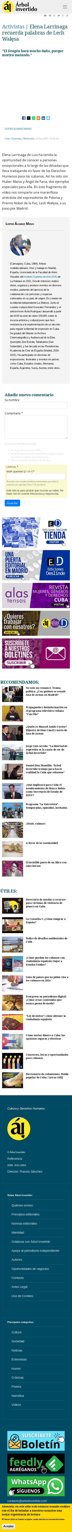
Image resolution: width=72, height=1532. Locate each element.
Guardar (12, 503)
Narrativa (18, 1396)
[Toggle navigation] (65, 6)
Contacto (18, 1278)
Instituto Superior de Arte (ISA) (40, 276)
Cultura (16, 1332)
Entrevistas (16, 138)
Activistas (13, 26)
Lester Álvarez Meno (18, 128)
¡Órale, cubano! (35, 823)
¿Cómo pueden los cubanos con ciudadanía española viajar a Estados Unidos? (45, 961)
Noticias (17, 1350)
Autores (17, 1259)
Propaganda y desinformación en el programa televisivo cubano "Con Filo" (46, 711)
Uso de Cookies (22, 1296)
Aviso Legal (19, 1287)
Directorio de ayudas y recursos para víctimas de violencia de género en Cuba (46, 903)
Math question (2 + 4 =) (19, 471)
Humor (16, 1368)
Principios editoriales (25, 1214)
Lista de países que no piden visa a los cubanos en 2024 (47, 978)
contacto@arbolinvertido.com (27, 1501)
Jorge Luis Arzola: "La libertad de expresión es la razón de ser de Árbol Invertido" (46, 749)
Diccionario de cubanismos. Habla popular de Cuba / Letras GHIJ (47, 1075)
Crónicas (18, 1377)
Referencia (14, 1158)
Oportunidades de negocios (30, 1269)
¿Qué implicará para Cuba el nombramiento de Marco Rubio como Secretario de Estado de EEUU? (45, 790)
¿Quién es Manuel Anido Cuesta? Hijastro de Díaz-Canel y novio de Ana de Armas (46, 730)
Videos (16, 1405)
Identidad (18, 1232)
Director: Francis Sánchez (24, 1171)
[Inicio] (19, 7)
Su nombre (12, 400)
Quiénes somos (22, 1205)
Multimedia (28, 138)
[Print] (48, 118)
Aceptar (8, 1526)
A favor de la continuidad (42, 843)
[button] (46, 15)
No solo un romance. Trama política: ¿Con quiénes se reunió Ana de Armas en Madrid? (46, 691)
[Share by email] (38, 118)
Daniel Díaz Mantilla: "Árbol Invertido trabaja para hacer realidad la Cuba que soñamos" (45, 769)
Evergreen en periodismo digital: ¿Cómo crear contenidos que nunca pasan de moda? (46, 1000)
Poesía (16, 1386)
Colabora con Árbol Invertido (31, 1241)
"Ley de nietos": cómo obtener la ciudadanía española (46, 1017)
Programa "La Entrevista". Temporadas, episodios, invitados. (47, 805)
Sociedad (18, 1341)
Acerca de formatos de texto (20, 443)
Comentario (13, 413)
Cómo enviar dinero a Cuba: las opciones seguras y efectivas (45, 1037)
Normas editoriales (24, 1223)
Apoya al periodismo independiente (35, 1250)
